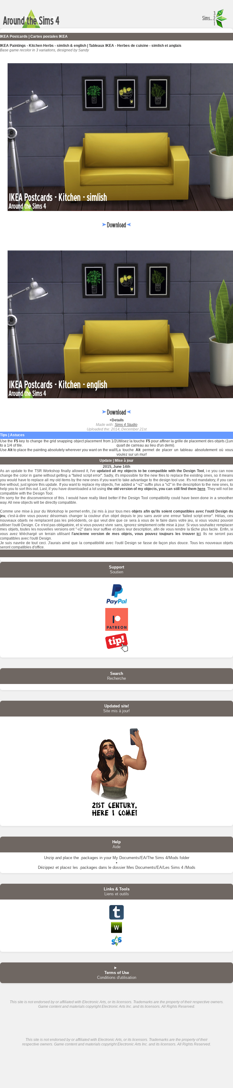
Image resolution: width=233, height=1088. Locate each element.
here (201, 489)
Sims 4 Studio (126, 425)
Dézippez (46, 867)
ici (199, 534)
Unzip (49, 857)
